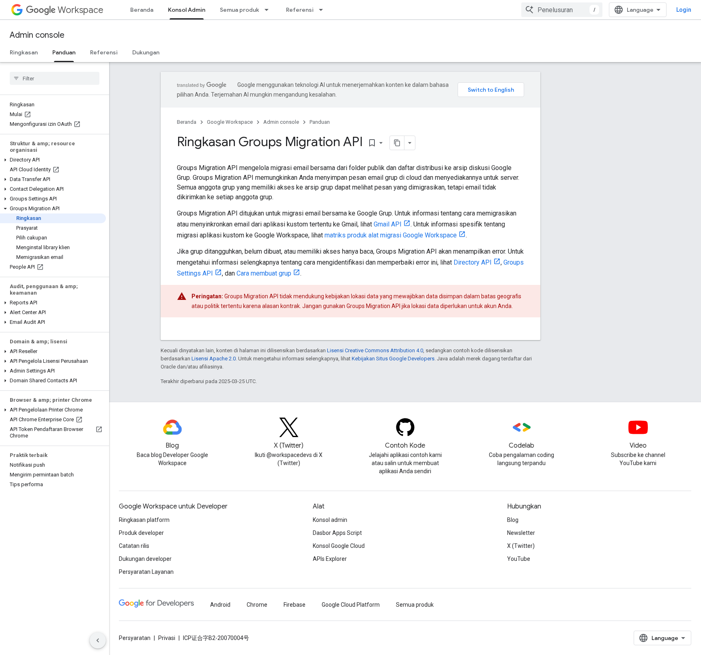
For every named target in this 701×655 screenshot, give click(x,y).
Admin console (37, 35)
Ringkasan (24, 52)
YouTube (518, 559)
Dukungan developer (145, 559)
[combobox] (561, 9)
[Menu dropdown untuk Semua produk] (269, 9)
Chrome (257, 604)
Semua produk (239, 9)
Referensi (300, 9)
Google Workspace (230, 122)
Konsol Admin (186, 9)
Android (220, 604)
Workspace (80, 9)
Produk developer (141, 533)
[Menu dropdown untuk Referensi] (323, 9)
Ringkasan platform (144, 520)
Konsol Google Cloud (339, 546)
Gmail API (388, 224)
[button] (53, 160)
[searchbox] (54, 78)
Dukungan (145, 52)
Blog (512, 520)
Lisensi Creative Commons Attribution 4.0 (375, 350)
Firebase (294, 604)
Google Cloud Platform (351, 604)
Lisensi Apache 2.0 (213, 359)
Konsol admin (330, 520)
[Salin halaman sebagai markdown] (397, 143)
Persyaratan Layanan (146, 572)
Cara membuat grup (264, 273)
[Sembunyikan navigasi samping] (98, 640)
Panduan (63, 52)
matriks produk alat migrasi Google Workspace (391, 235)
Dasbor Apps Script (337, 533)
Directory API (473, 262)
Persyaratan (135, 638)
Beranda (141, 9)
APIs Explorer (330, 559)
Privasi (166, 638)
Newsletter (521, 533)
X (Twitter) (521, 546)
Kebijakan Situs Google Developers (393, 359)
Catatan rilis (134, 546)
